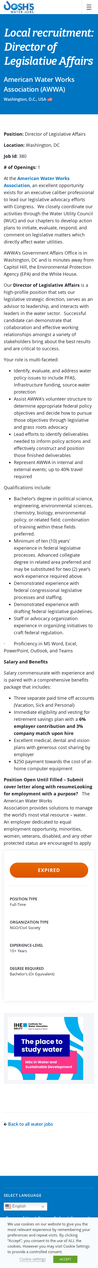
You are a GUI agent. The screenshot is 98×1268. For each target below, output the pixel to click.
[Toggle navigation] (89, 7)
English (18, 1206)
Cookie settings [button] (33, 1258)
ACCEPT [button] (65, 1259)
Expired (49, 870)
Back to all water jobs (30, 1124)
